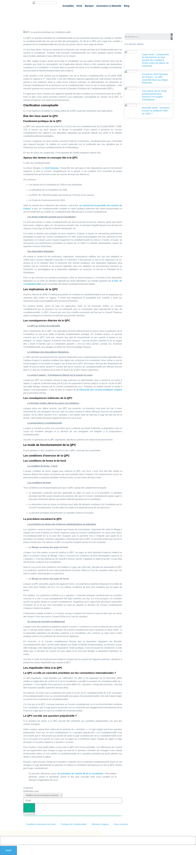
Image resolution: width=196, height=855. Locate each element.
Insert (8, 850)
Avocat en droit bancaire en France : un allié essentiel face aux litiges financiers (155, 78)
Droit (79, 6)
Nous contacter (121, 824)
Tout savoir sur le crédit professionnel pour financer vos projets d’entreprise (154, 95)
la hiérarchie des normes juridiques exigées (99, 390)
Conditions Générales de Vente (41, 824)
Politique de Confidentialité (74, 824)
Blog (126, 6)
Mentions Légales (100, 824)
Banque (89, 6)
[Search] (172, 36)
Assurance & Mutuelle (108, 6)
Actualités (68, 6)
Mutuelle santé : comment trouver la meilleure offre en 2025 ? (155, 110)
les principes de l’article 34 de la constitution (80, 773)
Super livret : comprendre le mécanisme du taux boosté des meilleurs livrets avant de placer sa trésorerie (155, 60)
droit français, (52, 168)
